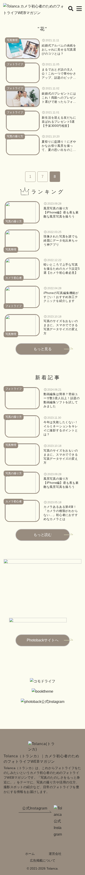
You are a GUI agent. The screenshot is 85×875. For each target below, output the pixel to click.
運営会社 (55, 853)
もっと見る (43, 349)
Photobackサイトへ (42, 640)
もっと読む (43, 535)
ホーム (30, 853)
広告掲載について (42, 860)
